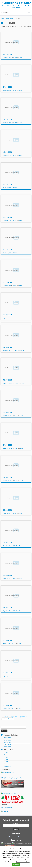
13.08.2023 (7, 744)
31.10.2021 (7, 54)
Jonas (20, 57)
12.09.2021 (7, 380)
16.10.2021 (7, 217)
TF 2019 (6, 755)
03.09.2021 (7, 477)
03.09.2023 (7, 738)
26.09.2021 (7, 314)
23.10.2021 (7, 119)
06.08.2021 (7, 705)
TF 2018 (6, 752)
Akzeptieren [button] (16, 864)
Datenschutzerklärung (23, 862)
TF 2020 (6, 757)
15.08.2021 (7, 575)
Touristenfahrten (9, 18)
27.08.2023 (7, 740)
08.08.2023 (7, 747)
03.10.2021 (7, 282)
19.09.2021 (7, 347)
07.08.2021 (7, 672)
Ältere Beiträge (8, 719)
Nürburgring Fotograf (16, 2)
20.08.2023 (7, 742)
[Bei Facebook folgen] (4, 12)
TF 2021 (15, 57)
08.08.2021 (7, 640)
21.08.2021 (7, 542)
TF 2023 (6, 764)
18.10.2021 (7, 152)
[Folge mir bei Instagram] (5, 12)
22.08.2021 (7, 510)
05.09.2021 (7, 412)
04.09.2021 (7, 445)
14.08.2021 (7, 607)
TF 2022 (6, 761)
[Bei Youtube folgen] (7, 12)
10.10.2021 (7, 249)
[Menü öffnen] (29, 12)
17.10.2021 (7, 184)
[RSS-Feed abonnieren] (2, 12)
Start (2, 18)
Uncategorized (7, 766)
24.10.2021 (7, 87)
